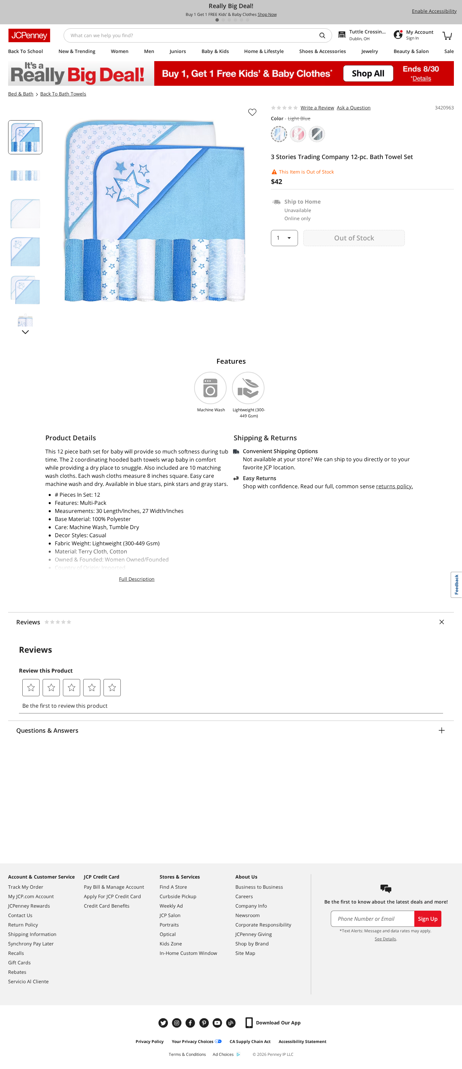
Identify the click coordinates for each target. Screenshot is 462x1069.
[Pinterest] (204, 1023)
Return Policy (23, 924)
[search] (325, 35)
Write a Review (317, 107)
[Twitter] (164, 1023)
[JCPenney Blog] (231, 1023)
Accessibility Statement (302, 1041)
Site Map (245, 953)
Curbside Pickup (178, 896)
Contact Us (20, 915)
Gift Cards (19, 962)
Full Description (137, 579)
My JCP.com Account (31, 896)
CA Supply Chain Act (250, 1041)
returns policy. (394, 486)
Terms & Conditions (187, 1054)
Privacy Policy (150, 1041)
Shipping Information (32, 934)
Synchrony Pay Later (31, 943)
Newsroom (247, 915)
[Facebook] (191, 1023)
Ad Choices (223, 1054)
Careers (244, 896)
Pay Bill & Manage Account (114, 887)
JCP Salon (170, 915)
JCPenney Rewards (29, 906)
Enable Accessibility (434, 11)
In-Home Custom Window (188, 953)
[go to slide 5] (241, 20)
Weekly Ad (171, 906)
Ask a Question (354, 107)
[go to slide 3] (229, 20)
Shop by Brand (252, 943)
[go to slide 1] (217, 20)
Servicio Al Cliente (28, 981)
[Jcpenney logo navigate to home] (29, 35)
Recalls (16, 953)
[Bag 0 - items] (447, 35)
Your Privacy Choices (192, 1041)
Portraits (169, 924)
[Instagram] (177, 1023)
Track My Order (25, 887)
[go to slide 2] (223, 20)
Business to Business (259, 887)
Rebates (17, 972)
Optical (168, 934)
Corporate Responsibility (263, 924)
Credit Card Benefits (107, 906)
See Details (385, 939)
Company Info (251, 906)
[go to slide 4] (235, 20)
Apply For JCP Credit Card (112, 896)
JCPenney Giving (253, 934)
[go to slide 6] (247, 20)
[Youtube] (218, 1023)
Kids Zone (171, 943)
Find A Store (173, 887)
